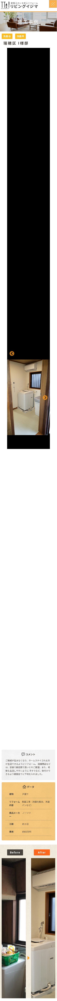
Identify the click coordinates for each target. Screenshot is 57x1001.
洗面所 (20, 36)
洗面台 (7, 36)
